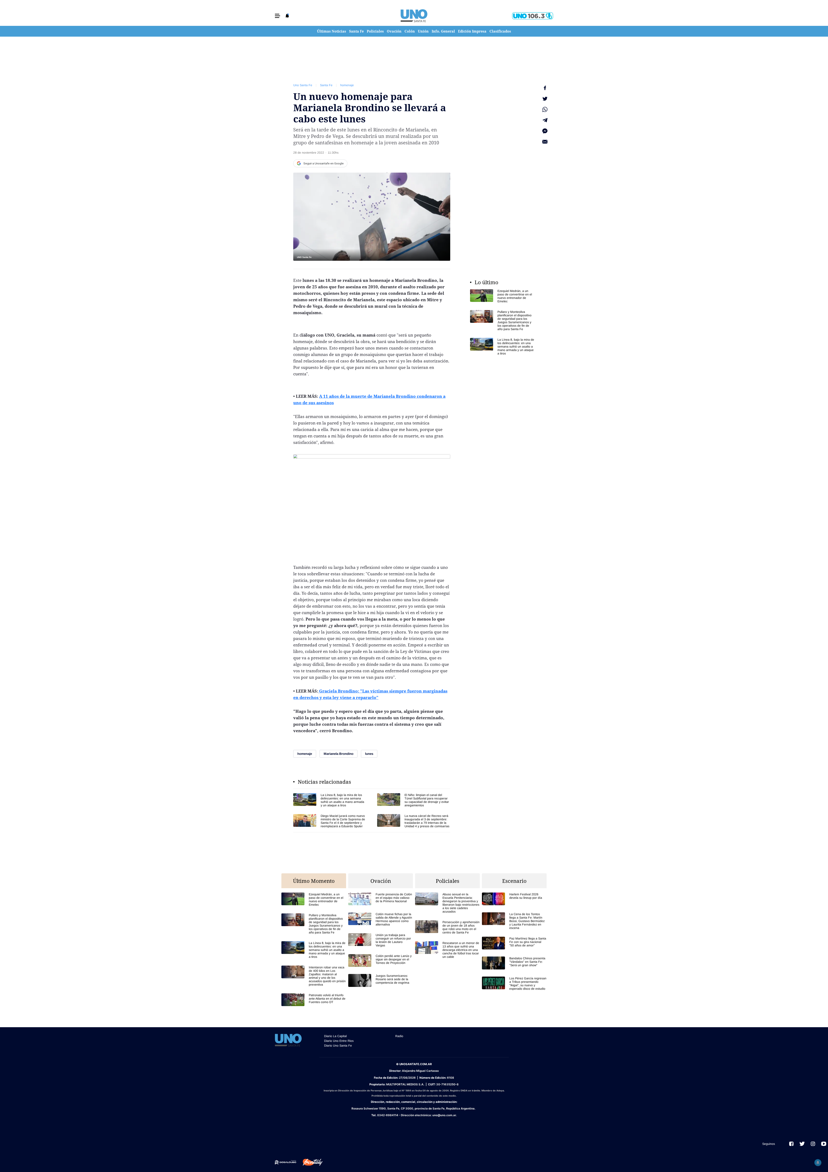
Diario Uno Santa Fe (338, 1045)
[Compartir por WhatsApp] (545, 109)
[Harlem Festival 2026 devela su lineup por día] (514, 899)
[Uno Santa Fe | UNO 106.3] (532, 15)
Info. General (443, 31)
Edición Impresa (472, 31)
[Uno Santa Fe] (414, 15)
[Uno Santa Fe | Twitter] (802, 1143)
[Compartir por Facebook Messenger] (545, 131)
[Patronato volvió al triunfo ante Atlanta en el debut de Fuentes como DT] (313, 999)
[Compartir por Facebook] (545, 88)
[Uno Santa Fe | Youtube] (823, 1143)
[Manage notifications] (817, 1162)
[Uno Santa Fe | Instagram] (813, 1143)
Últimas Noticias (331, 31)
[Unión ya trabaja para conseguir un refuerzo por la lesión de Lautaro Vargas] (380, 940)
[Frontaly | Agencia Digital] (309, 1162)
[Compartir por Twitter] (545, 98)
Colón (410, 31)
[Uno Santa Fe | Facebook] (791, 1143)
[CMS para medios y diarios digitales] (285, 1162)
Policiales (375, 31)
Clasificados (500, 31)
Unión (423, 31)
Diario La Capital (335, 1036)
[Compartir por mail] (545, 141)
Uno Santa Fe (302, 85)
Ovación (394, 31)
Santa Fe (356, 31)
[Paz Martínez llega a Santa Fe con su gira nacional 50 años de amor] (514, 943)
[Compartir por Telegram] (545, 120)
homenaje (347, 85)
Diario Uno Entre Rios (339, 1040)
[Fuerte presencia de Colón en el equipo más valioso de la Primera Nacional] (380, 899)
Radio (399, 1036)
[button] (277, 16)
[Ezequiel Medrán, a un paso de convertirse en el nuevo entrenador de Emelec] (502, 296)
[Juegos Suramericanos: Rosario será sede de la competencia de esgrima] (380, 980)
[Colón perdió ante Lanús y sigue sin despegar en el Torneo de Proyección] (380, 960)
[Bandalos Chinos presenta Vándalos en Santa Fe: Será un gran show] (514, 963)
